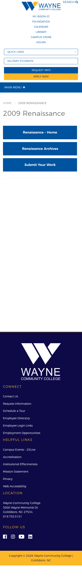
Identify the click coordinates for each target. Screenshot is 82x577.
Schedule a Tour (14, 411)
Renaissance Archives (40, 149)
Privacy (8, 479)
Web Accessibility (14, 486)
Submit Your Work (40, 165)
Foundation (41, 21)
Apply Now (41, 76)
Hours (41, 42)
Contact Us (10, 396)
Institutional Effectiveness (20, 464)
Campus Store (41, 37)
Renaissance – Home (40, 132)
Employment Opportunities (21, 433)
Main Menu (12, 87)
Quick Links (15, 51)
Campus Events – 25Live (19, 449)
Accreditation (12, 457)
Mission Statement (15, 471)
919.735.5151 (12, 516)
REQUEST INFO (41, 70)
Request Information (17, 403)
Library (41, 31)
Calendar (41, 26)
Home (7, 103)
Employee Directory (16, 418)
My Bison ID (41, 16)
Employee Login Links (18, 425)
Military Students (20, 60)
